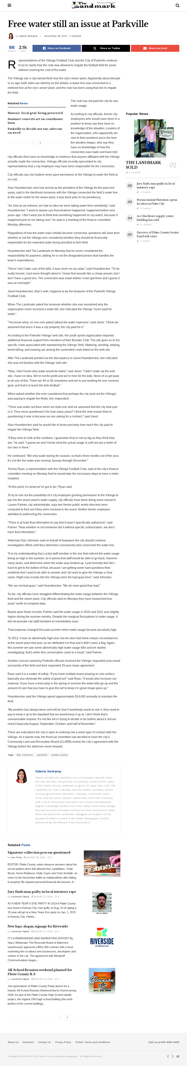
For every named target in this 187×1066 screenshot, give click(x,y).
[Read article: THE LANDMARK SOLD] (152, 138)
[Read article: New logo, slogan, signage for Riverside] (102, 937)
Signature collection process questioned (39, 852)
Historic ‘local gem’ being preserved (35, 113)
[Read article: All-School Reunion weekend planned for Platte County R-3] (102, 981)
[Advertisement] (152, 81)
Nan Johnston (25, 755)
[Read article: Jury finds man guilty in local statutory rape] (102, 903)
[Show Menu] (9, 5)
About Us (13, 1042)
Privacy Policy (63, 1042)
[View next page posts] (40, 143)
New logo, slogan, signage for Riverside (38, 926)
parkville (42, 755)
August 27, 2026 (43, 896)
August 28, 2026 (35, 857)
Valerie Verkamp (28, 36)
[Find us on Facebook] (168, 1056)
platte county (60, 755)
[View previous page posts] (33, 143)
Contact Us (44, 1042)
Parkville (76, 36)
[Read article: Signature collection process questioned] (102, 863)
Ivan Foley (16, 857)
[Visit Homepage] (93, 5)
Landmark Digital (20, 896)
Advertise (28, 1042)
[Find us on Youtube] (177, 1056)
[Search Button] (177, 5)
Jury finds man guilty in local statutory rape (42, 891)
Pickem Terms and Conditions (92, 1042)
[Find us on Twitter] (172, 1056)
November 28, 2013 (55, 36)
